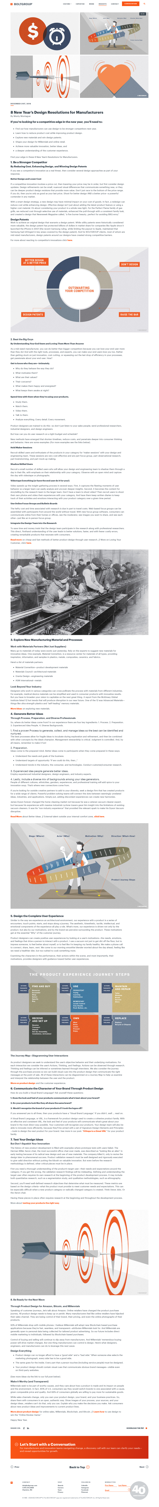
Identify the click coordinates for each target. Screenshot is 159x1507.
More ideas (16, 708)
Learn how (99, 1411)
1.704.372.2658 (28, 1487)
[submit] (129, 1489)
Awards (60, 1485)
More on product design (23, 1083)
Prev (17, 1467)
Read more (16, 539)
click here (99, 816)
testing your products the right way (41, 1203)
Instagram (85, 1487)
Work (91, 4)
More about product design (25, 1411)
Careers (60, 1487)
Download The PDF (135, 1428)
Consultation (130, 3)
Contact (115, 4)
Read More (16, 816)
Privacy (60, 1492)
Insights (103, 4)
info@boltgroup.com (29, 1485)
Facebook (84, 1490)
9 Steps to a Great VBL (94, 1131)
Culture (66, 4)
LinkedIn (84, 1485)
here (69, 240)
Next (141, 1467)
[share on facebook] (24, 1428)
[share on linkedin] (28, 1428)
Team (60, 1490)
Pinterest (84, 1492)
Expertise (80, 4)
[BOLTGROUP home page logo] (21, 3)
